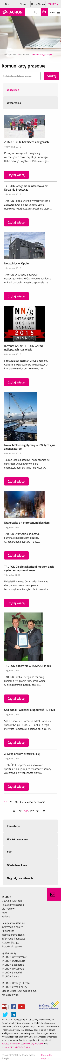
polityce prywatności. (33, 1043)
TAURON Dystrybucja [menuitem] (13, 961)
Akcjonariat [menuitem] (8, 931)
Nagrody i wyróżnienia (20, 878)
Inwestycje (13, 826)
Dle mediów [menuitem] (8, 909)
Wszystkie (13, 90)
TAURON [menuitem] (6, 897)
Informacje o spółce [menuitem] (12, 927)
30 (16, 802)
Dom (7, 4)
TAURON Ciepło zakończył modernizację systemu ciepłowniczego (29, 568)
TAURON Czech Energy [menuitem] (14, 987)
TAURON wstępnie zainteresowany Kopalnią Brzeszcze (26, 188)
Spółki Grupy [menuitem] (9, 953)
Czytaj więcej (16, 174)
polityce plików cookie (12, 1043)
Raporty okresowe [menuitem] (12, 946)
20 (10, 802)
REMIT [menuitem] (5, 912)
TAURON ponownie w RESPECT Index (27, 666)
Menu (52, 12)
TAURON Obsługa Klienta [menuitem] (16, 983)
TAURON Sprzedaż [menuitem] (12, 972)
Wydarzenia (14, 103)
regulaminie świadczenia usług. (16, 1047)
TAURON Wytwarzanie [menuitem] (14, 957)
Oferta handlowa (17, 865)
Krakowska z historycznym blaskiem (27, 522)
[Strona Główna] (12, 12)
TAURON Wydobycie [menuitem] (13, 968)
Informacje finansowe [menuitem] (13, 939)
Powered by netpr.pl (46, 1056)
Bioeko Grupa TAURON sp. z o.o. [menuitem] (19, 991)
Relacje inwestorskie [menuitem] (13, 905)
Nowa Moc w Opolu (16, 263)
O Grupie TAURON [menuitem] (12, 901)
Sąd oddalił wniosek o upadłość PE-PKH (29, 710)
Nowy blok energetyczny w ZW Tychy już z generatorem (29, 447)
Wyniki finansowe (17, 839)
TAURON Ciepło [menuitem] (10, 976)
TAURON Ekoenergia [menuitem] (13, 965)
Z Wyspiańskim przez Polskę (22, 754)
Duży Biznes (38, 4)
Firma (23, 4)
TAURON (53, 4)
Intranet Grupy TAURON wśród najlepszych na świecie (23, 348)
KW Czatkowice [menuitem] (10, 995)
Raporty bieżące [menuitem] (10, 942)
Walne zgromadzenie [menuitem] (13, 935)
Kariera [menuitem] (6, 916)
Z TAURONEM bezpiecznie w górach (26, 142)
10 (6, 802)
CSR (9, 852)
